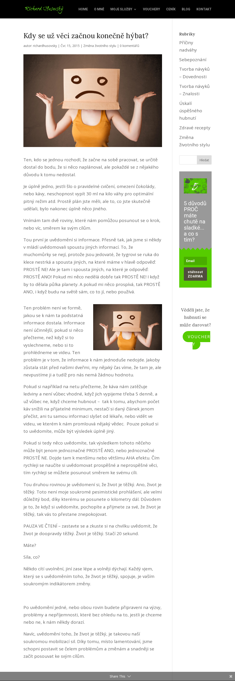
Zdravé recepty (194, 128)
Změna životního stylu (99, 45)
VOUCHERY (151, 9)
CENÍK (171, 9)
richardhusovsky (45, 45)
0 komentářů (129, 45)
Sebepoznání (192, 60)
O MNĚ (99, 9)
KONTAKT (204, 9)
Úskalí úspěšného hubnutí (190, 110)
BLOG (186, 9)
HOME (83, 9)
